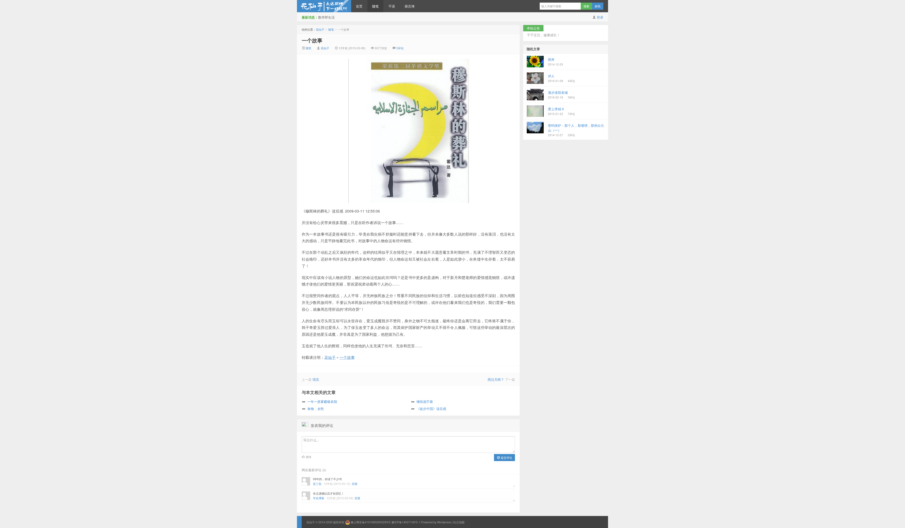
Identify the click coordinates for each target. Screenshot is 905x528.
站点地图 (459, 522)
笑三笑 (317, 484)
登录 (600, 17)
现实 (316, 379)
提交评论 (506, 457)
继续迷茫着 (424, 401)
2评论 (400, 48)
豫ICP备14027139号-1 (405, 522)
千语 (391, 6)
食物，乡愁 (315, 408)
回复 (355, 484)
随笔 (375, 6)
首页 (359, 6)
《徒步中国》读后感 (431, 408)
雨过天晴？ (496, 379)
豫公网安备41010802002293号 (371, 522)
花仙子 (324, 6)
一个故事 (312, 40)
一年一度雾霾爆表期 (322, 401)
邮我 (598, 6)
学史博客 (318, 498)
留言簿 (410, 6)
